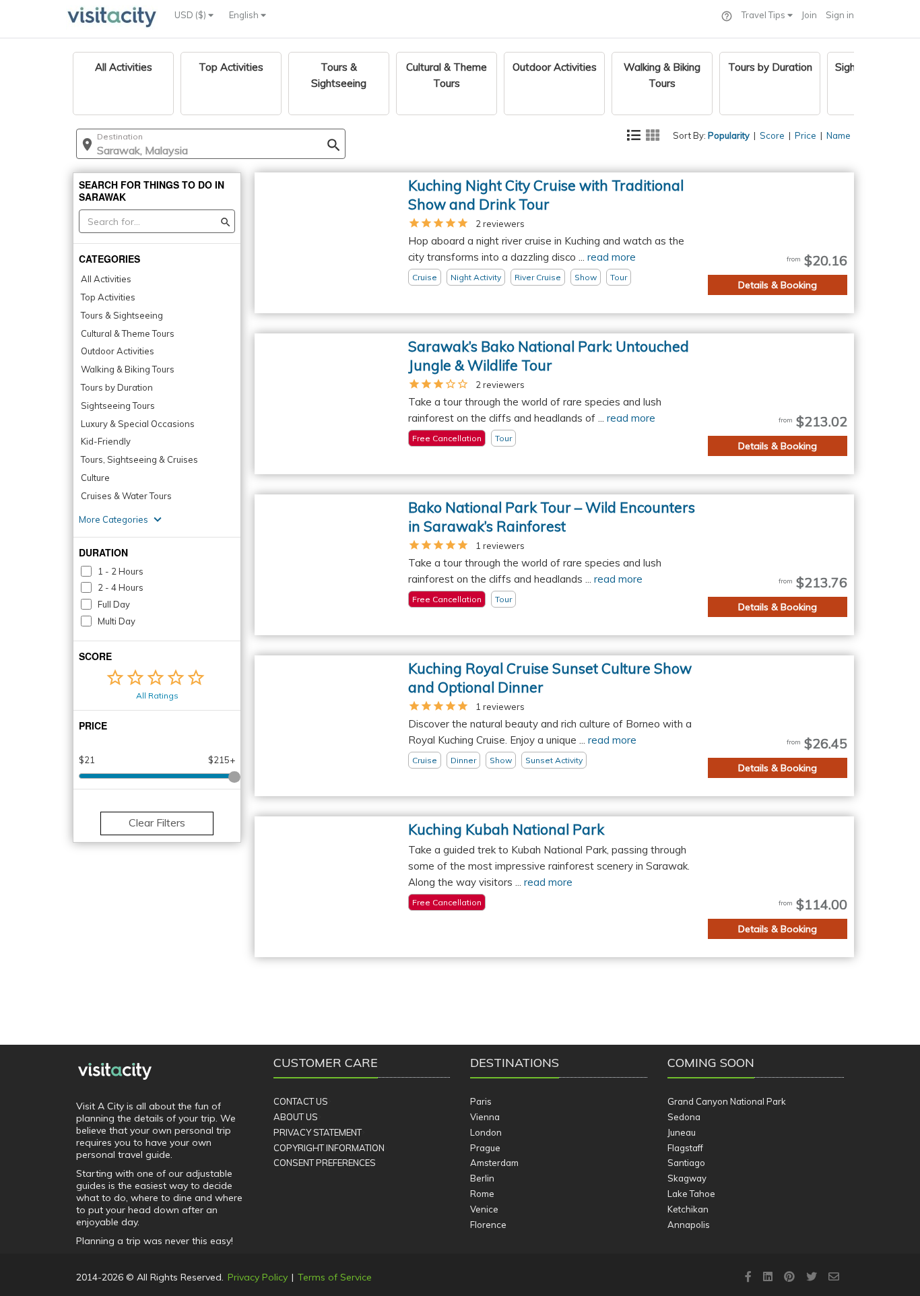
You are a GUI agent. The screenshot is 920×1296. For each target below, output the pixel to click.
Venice (484, 1209)
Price (805, 135)
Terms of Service (335, 1277)
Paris (481, 1101)
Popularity (729, 135)
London (486, 1132)
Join (809, 14)
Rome (482, 1193)
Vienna (485, 1116)
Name (838, 135)
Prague (485, 1147)
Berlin (482, 1178)
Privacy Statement (317, 1132)
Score (772, 135)
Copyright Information (329, 1147)
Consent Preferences (324, 1162)
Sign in (840, 14)
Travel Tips (764, 14)
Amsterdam (494, 1162)
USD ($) (191, 14)
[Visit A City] (115, 1071)
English (245, 14)
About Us (295, 1116)
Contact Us (300, 1101)
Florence (488, 1224)
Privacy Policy (258, 1277)
